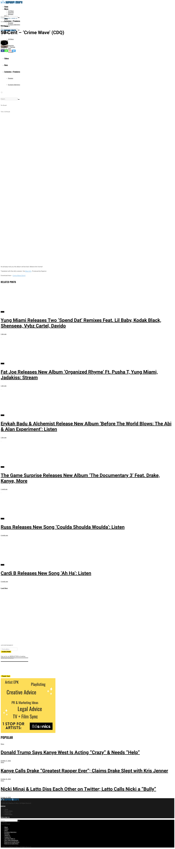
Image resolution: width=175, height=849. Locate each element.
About (6, 809)
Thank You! (6, 676)
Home (6, 6)
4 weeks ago (4, 535)
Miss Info (28, 271)
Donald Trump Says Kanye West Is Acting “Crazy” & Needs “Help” (70, 752)
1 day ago (3, 334)
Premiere (10, 23)
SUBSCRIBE (6, 652)
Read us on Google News (11, 842)
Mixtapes (10, 14)
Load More (4, 588)
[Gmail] (10, 51)
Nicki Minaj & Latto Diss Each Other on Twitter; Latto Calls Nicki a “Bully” (78, 789)
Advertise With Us (9, 838)
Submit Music (8, 814)
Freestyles (11, 12)
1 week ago (4, 489)
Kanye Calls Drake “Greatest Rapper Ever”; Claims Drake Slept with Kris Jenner (84, 770)
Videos (6, 829)
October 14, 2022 (6, 797)
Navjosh (12, 47)
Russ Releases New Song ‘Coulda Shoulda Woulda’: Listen (63, 527)
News (2, 744)
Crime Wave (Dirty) (19, 275)
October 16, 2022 (6, 779)
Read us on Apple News (11, 843)
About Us (7, 835)
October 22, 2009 (6, 49)
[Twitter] (14, 51)
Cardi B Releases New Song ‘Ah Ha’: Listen (46, 573)
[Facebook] (2, 51)
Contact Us (7, 812)
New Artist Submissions (11, 840)
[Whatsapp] (6, 51)
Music (6, 9)
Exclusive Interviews (14, 24)
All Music (11, 11)
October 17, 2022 (6, 760)
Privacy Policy (8, 811)
